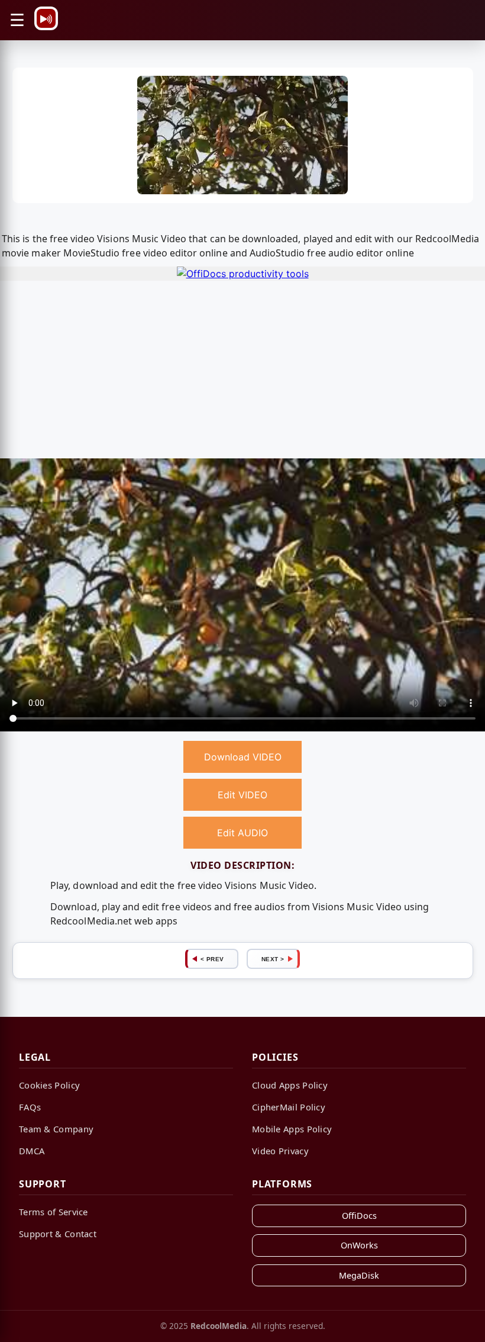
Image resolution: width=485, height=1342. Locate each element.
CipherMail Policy (288, 1107)
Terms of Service (53, 1212)
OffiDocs (359, 1215)
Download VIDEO (243, 757)
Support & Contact (57, 1234)
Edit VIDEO (242, 795)
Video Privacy (280, 1151)
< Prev (212, 959)
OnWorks (359, 1245)
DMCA (31, 1151)
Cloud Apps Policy (290, 1085)
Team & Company (56, 1129)
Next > (272, 959)
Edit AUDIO (242, 833)
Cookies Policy (49, 1085)
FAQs (30, 1107)
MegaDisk (359, 1275)
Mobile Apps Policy (292, 1129)
